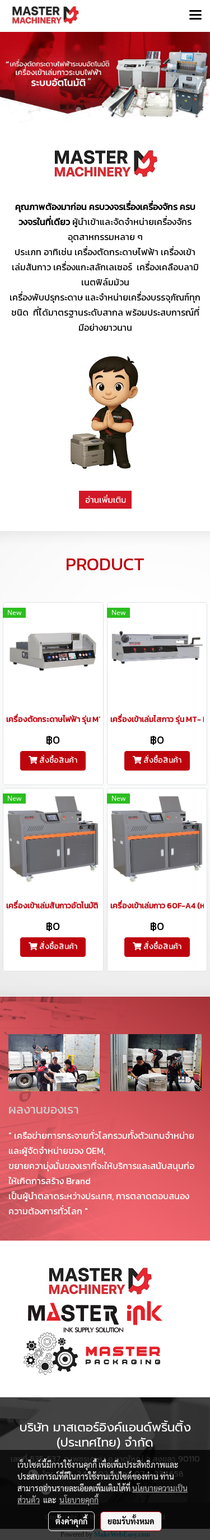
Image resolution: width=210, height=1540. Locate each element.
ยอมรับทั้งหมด (131, 1521)
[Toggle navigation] (195, 15)
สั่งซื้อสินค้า (57, 760)
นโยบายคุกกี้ (79, 1500)
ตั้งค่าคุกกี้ (71, 1521)
